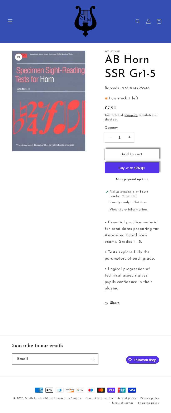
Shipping (130, 115)
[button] (10, 21)
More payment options (132, 179)
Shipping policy (148, 403)
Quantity (111, 127)
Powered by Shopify (67, 398)
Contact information (99, 398)
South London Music (39, 398)
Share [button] (114, 303)
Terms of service (123, 403)
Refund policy (126, 398)
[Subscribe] (93, 359)
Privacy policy (149, 398)
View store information (128, 209)
